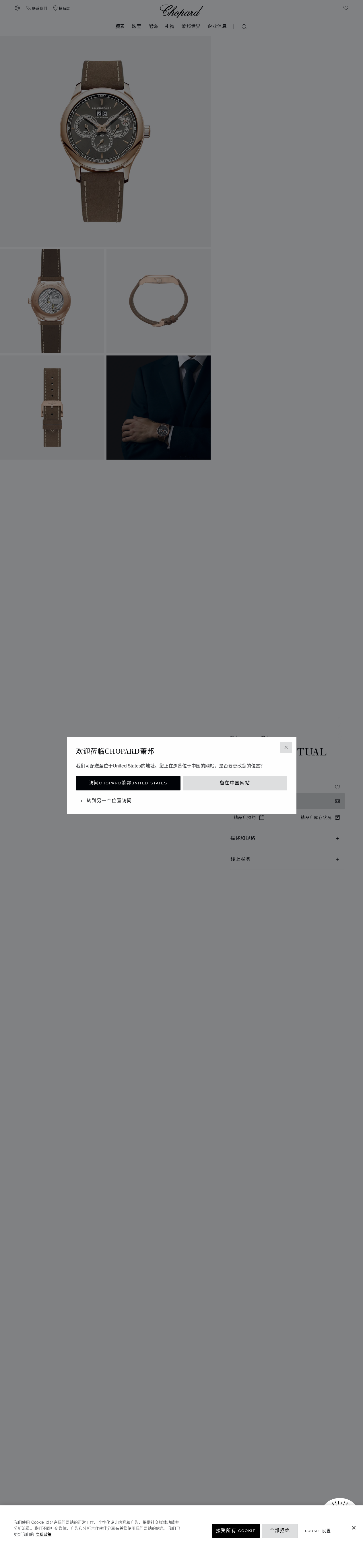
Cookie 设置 (318, 1531)
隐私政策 (44, 1534)
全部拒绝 (280, 1530)
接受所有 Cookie (236, 1530)
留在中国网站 (235, 783)
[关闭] (354, 1527)
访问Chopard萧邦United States (128, 783)
